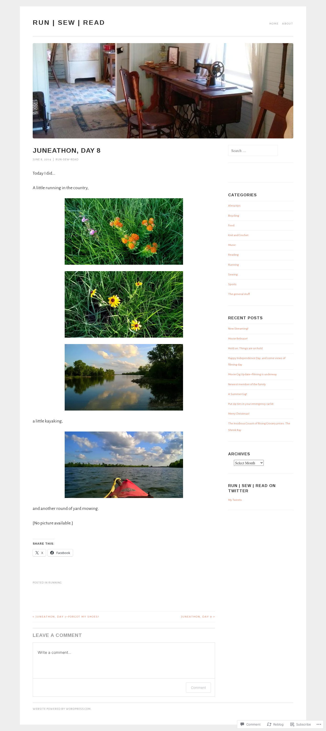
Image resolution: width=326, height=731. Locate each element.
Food (231, 225)
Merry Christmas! (238, 413)
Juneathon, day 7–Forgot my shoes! (66, 616)
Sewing (233, 274)
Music (232, 245)
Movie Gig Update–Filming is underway (252, 374)
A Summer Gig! (237, 394)
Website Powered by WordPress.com (62, 709)
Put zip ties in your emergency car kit (250, 404)
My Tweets (235, 500)
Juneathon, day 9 (198, 616)
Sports (232, 284)
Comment (198, 687)
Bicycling (233, 215)
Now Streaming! (238, 328)
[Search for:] (253, 151)
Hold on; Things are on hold (245, 348)
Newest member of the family (247, 384)
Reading (233, 254)
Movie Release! (237, 338)
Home (274, 23)
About (287, 23)
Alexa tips (234, 205)
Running (55, 582)
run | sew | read (69, 22)
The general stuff (239, 294)
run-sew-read (67, 159)
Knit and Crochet (238, 235)
